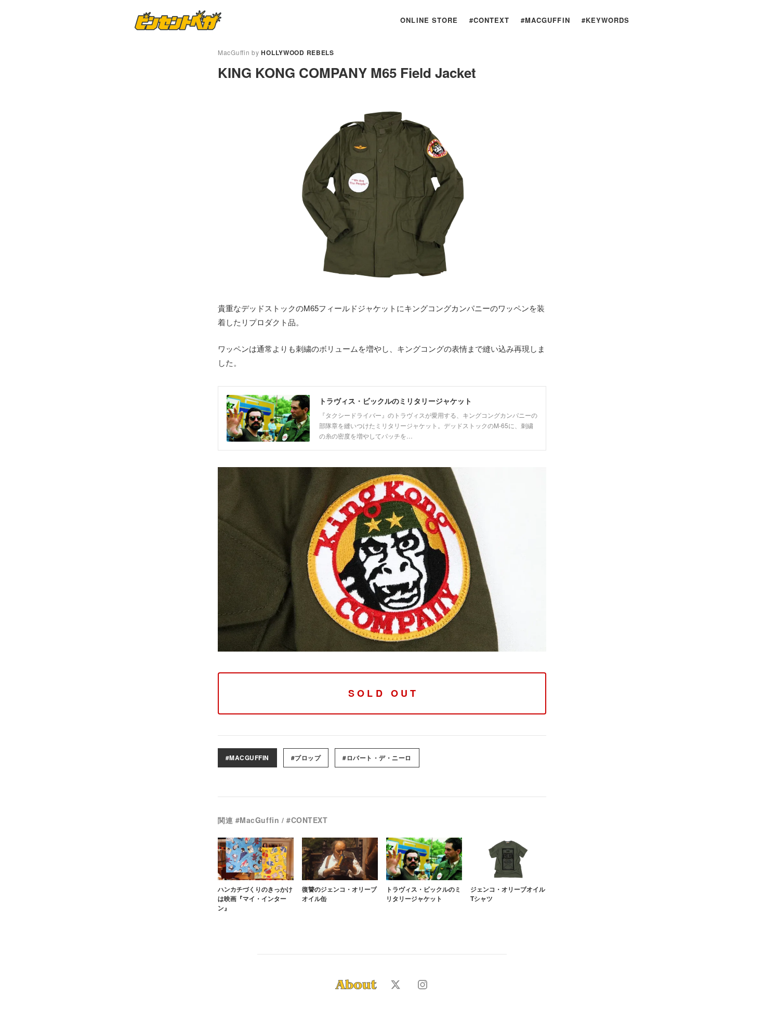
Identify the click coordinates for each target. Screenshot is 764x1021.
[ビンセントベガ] (178, 20)
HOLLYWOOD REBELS (297, 52)
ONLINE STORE (428, 20)
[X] (395, 984)
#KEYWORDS (605, 20)
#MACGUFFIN (545, 20)
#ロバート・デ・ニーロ (377, 757)
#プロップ (306, 757)
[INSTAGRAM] (422, 984)
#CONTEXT (489, 20)
